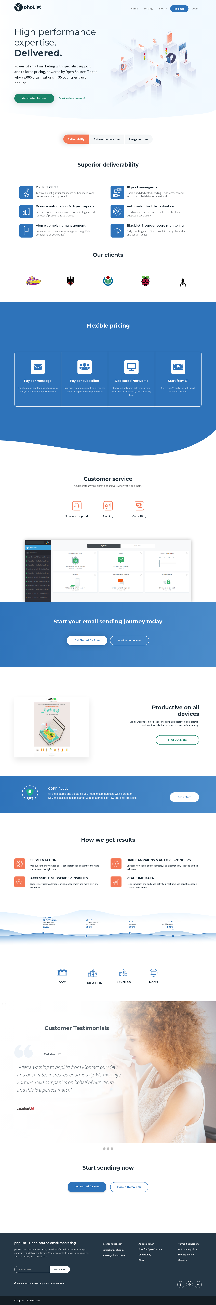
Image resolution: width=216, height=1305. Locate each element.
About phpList (146, 1244)
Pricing (148, 8)
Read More (184, 797)
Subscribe (60, 1269)
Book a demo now (71, 98)
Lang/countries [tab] (138, 139)
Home (136, 8)
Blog (141, 1260)
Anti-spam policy (187, 1249)
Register (179, 8)
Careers (182, 1260)
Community (145, 1254)
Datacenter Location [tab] (107, 139)
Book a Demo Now (129, 640)
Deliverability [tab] (76, 139)
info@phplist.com (112, 1244)
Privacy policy (186, 1254)
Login (195, 8)
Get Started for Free (87, 640)
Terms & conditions (188, 1244)
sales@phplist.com (113, 1250)
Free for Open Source (150, 1249)
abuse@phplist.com (113, 1255)
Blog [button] (162, 8)
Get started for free (34, 98)
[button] (20, 727)
